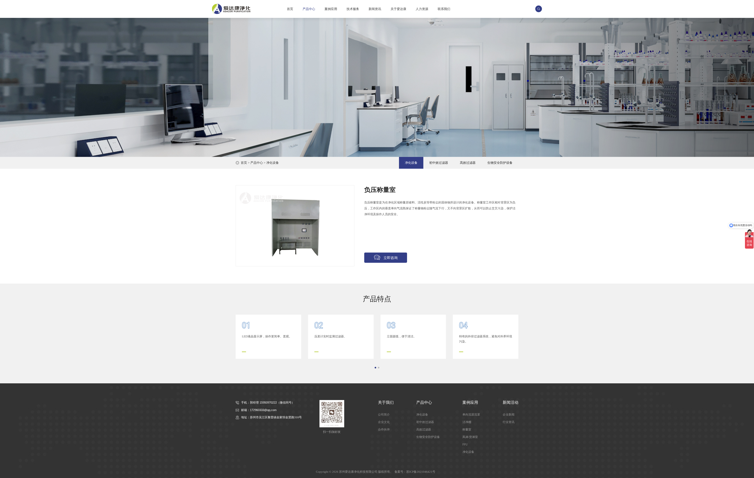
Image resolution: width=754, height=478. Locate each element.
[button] (375, 367)
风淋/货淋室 (470, 437)
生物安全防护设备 (499, 162)
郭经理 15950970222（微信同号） (272, 402)
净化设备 (272, 162)
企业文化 (384, 422)
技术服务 (353, 9)
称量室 (466, 429)
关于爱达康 (398, 9)
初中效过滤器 (438, 162)
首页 (290, 9)
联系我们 (444, 9)
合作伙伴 (384, 429)
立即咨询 (390, 258)
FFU (465, 444)
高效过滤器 (468, 162)
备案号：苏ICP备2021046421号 (414, 471)
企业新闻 (508, 414)
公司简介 (384, 414)
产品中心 (309, 9)
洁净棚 (466, 422)
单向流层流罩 (471, 414)
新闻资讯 (375, 9)
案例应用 (331, 9)
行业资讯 (508, 422)
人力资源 (422, 9)
